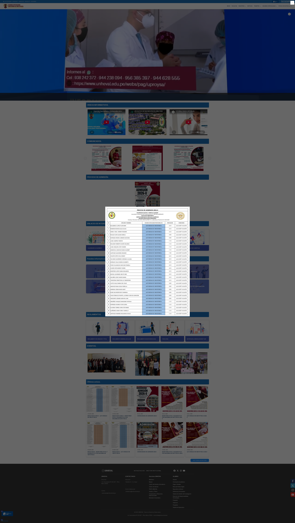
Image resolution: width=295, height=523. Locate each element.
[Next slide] (188, 261)
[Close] (292, 3)
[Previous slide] (106, 261)
